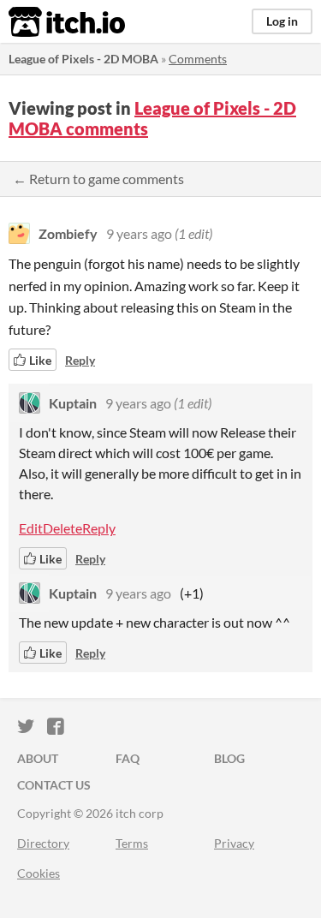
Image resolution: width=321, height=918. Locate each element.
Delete (62, 528)
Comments (198, 58)
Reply (80, 360)
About (37, 758)
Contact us (54, 785)
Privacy (234, 843)
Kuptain (73, 403)
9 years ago (139, 233)
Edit (31, 528)
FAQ (128, 758)
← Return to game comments (98, 178)
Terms (132, 843)
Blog (229, 758)
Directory (43, 843)
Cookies (38, 873)
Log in (282, 21)
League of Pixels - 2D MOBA (83, 58)
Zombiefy (68, 233)
